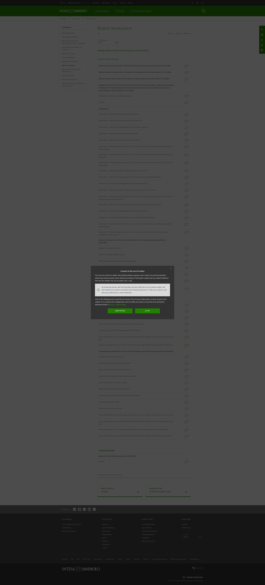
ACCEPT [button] (147, 311)
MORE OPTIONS (120, 311)
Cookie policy (120, 305)
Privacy (111, 305)
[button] (171, 268)
